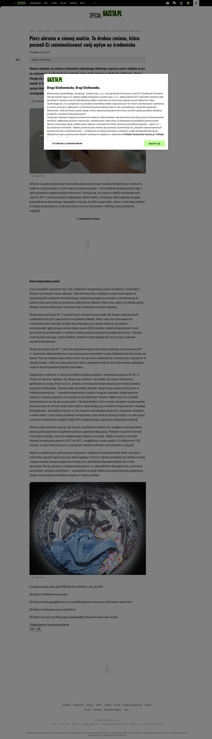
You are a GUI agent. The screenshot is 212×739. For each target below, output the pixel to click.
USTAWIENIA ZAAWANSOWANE (67, 143)
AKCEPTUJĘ (154, 143)
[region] (106, 112)
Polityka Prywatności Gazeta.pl (139, 134)
